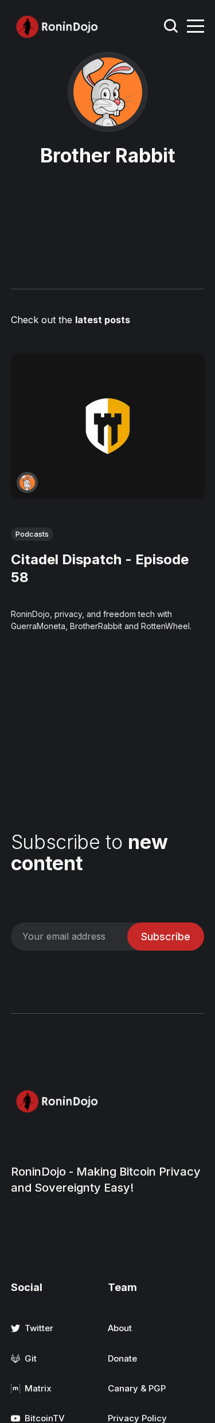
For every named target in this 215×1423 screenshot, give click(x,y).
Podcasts (32, 533)
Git (31, 1358)
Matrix (38, 1388)
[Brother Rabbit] (27, 482)
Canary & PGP (137, 1388)
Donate (122, 1358)
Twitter (39, 1328)
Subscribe (165, 936)
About (120, 1328)
